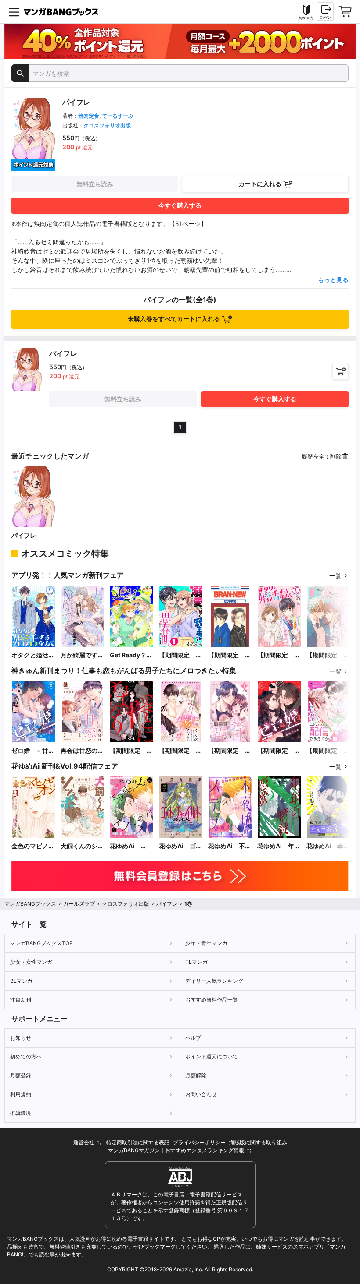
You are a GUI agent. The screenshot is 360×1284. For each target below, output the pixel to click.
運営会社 (84, 1142)
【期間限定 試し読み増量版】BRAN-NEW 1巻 (230, 655)
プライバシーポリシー (199, 1142)
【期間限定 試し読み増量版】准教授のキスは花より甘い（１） (229, 751)
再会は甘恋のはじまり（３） (82, 751)
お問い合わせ (201, 1094)
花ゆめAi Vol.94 (125, 846)
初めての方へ (26, 1056)
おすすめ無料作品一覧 (211, 999)
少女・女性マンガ (31, 962)
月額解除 (195, 1075)
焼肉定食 (88, 116)
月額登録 (20, 1075)
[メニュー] (14, 11)
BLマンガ (21, 980)
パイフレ (23, 535)
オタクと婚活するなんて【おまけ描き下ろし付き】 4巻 (32, 655)
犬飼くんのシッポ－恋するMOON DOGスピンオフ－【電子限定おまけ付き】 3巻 (82, 846)
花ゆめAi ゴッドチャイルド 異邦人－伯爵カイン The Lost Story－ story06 (180, 846)
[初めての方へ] (306, 12)
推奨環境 (20, 1113)
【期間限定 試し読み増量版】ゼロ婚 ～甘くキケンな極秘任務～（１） (278, 751)
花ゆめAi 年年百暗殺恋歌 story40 (278, 846)
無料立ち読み (94, 183)
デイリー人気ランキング (214, 980)
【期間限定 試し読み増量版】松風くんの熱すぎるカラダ (180, 751)
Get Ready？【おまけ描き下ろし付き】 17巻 (131, 655)
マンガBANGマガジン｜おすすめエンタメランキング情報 (176, 1150)
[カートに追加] (340, 371)
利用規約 (20, 1094)
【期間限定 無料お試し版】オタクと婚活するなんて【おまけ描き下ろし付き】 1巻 (278, 655)
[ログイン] (325, 11)
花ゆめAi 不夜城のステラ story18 (229, 846)
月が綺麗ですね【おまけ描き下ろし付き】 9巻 (82, 655)
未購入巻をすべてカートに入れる (174, 318)
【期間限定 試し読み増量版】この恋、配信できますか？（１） (327, 751)
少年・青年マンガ (206, 943)
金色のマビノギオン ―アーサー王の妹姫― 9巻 (32, 846)
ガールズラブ (79, 903)
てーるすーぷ (117, 116)
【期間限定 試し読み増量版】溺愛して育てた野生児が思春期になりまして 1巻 (180, 655)
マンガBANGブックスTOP (41, 943)
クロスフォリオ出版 (107, 125)
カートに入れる (259, 183)
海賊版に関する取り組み (258, 1142)
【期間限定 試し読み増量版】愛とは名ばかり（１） (131, 751)
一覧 (335, 575)
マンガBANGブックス (30, 903)
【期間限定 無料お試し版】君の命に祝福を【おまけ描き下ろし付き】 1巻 (327, 655)
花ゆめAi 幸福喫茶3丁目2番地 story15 (327, 846)
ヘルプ (193, 1037)
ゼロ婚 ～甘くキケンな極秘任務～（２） (32, 751)
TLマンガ (196, 962)
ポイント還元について (211, 1056)
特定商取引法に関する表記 (137, 1142)
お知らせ (20, 1037)
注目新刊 (20, 999)
